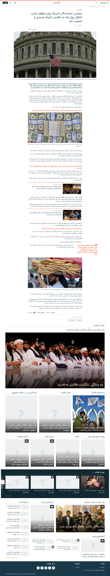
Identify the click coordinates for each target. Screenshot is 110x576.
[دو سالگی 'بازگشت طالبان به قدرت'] (55, 360)
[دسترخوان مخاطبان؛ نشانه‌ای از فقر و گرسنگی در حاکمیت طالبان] (42, 518)
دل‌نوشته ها (24, 502)
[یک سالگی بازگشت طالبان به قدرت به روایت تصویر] (80, 518)
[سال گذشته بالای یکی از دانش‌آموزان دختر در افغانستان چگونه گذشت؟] (50, 548)
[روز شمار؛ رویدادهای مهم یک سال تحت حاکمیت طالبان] (93, 453)
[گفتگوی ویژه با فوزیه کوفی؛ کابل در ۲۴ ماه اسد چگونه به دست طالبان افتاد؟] (50, 541)
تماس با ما (102, 567)
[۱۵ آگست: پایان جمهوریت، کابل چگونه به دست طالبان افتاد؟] (42, 453)
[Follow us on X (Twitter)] (49, 567)
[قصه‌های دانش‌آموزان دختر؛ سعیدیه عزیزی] (25, 514)
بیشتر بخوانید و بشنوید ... (11, 557)
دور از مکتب (100, 472)
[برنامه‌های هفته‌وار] (10, 3)
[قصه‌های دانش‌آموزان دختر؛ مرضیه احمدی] (25, 540)
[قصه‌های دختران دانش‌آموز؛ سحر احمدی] (25, 527)
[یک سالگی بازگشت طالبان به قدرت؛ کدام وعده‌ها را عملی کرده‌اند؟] (89, 414)
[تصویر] (15, 3)
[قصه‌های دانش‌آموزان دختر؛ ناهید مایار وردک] (25, 553)
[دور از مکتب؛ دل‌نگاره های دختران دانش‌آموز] (93, 482)
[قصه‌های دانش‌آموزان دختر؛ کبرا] (25, 547)
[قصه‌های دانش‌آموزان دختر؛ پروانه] (25, 533)
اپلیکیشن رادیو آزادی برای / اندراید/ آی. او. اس (94, 570)
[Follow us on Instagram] (41, 567)
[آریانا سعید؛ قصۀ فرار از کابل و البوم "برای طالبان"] (75, 541)
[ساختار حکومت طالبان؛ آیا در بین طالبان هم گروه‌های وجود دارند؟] (17, 453)
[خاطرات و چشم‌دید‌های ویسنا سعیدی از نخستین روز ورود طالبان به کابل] (75, 548)
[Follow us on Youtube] (45, 567)
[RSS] (38, 567)
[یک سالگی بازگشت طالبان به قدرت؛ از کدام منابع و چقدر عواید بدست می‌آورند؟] (55, 414)
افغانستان (79, 10)
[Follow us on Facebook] (53, 567)
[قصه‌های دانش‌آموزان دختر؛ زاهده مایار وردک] (25, 520)
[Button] (32, 30)
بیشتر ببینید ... (8, 496)
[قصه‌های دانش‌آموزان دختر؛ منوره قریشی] (25, 507)
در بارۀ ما (78, 567)
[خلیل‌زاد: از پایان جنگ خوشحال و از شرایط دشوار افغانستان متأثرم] (93, 545)
